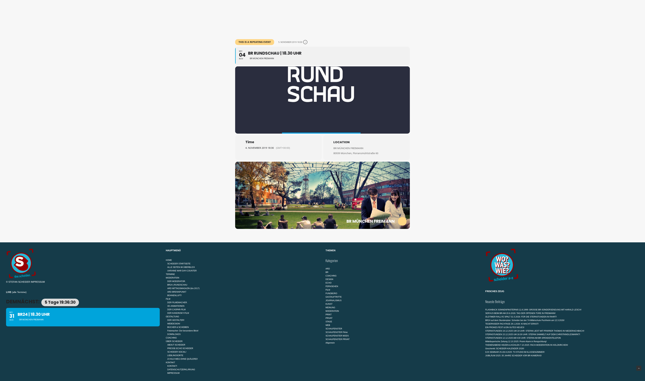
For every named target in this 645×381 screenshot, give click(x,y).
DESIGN (329, 279)
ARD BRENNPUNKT (176, 292)
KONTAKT (387, 17)
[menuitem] (254, 18)
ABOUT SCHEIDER (176, 345)
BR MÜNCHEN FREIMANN (348, 148)
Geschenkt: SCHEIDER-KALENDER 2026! (504, 348)
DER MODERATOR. (176, 281)
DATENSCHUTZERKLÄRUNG (181, 369)
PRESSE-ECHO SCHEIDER (180, 348)
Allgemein (330, 343)
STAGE (329, 321)
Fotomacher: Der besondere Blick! (182, 331)
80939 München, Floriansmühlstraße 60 (355, 153)
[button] (637, 18)
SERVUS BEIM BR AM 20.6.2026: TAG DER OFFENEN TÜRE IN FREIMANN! (520, 313)
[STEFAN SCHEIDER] (19, 18)
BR (327, 272)
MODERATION (286, 17)
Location (341, 142)
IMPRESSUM (38, 281)
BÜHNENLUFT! (174, 295)
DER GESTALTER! (175, 320)
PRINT (329, 314)
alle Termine (19, 292)
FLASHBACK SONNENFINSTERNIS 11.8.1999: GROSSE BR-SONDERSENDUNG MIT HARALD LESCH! (533, 310)
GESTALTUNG (323, 17)
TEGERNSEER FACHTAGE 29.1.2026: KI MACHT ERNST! (512, 324)
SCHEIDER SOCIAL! (176, 352)
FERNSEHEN (332, 286)
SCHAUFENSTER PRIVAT (338, 339)
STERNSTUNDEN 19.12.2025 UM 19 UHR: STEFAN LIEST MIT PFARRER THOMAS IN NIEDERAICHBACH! (534, 331)
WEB (328, 325)
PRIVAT (329, 318)
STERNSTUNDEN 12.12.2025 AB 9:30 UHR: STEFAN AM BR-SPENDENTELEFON (523, 338)
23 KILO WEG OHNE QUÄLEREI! (182, 359)
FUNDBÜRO (331, 293)
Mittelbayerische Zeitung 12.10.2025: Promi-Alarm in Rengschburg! (516, 341)
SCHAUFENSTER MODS (337, 336)
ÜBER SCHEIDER (366, 17)
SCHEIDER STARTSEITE (178, 264)
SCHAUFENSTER (334, 329)
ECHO (328, 283)
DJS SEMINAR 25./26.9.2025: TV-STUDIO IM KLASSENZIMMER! (515, 352)
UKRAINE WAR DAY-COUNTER (182, 271)
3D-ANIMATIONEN (175, 306)
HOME (252, 17)
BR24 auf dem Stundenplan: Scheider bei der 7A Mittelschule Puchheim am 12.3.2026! (524, 320)
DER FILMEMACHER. (177, 302)
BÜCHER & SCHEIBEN (178, 327)
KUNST (329, 304)
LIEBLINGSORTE (175, 355)
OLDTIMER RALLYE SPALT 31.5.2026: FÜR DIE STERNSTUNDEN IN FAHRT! (521, 317)
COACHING (345, 17)
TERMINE (268, 17)
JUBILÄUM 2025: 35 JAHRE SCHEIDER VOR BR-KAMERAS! (513, 355)
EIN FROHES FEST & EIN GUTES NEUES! (504, 327)
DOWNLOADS (174, 334)
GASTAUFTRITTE (334, 297)
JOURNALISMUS (333, 300)
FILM (304, 17)
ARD (328, 269)
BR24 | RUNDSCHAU (177, 285)
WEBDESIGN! (173, 324)
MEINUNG (330, 307)
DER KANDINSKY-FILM (178, 313)
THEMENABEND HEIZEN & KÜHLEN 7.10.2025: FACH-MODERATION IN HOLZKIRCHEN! (526, 345)
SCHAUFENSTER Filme (337, 332)
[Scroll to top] (638, 368)
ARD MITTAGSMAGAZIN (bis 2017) (183, 288)
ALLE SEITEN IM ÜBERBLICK (181, 267)
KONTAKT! (172, 366)
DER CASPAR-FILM (176, 309)
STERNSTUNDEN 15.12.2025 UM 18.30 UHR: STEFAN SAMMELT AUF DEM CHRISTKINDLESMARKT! (532, 334)
